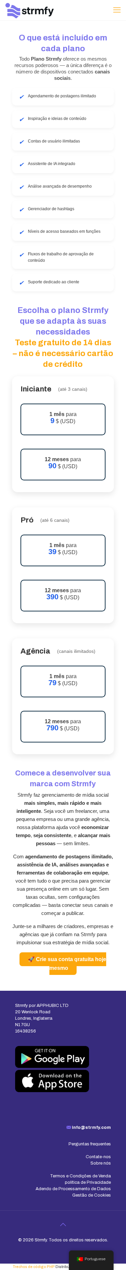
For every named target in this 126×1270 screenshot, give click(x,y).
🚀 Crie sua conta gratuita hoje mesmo (67, 963)
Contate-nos (98, 1156)
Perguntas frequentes (90, 1144)
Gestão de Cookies (91, 1195)
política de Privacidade (88, 1182)
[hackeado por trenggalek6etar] (29, 10)
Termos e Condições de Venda (80, 1176)
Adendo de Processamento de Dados (73, 1188)
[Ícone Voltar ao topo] (63, 1224)
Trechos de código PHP (34, 1267)
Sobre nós (100, 1163)
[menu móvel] (117, 10)
